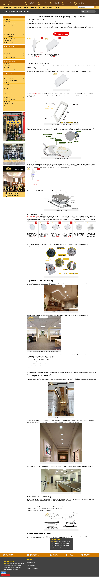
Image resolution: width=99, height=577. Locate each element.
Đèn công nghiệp (50, 7)
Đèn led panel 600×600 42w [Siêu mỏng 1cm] (35, 55)
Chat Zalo (3, 572)
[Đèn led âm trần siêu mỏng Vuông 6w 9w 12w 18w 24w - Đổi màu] (52, 45)
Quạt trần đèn (42, 7)
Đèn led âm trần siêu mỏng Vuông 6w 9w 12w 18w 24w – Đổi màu (52, 55)
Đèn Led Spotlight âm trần (9, 76)
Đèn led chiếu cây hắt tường (9, 23)
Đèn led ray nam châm (8, 103)
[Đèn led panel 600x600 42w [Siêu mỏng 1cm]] (35, 45)
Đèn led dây (6, 105)
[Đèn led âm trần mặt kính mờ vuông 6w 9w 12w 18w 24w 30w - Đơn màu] (67, 227)
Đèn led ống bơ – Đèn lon (9, 88)
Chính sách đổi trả (30, 567)
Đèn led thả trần (7, 53)
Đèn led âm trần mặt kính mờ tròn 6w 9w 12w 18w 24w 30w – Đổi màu (43, 234)
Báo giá (57, 7)
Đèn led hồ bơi (7, 21)
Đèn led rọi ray (7, 101)
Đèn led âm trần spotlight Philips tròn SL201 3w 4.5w (79, 234)
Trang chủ (5, 7)
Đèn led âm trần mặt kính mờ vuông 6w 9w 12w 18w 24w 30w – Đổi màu (55, 234)
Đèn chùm (6, 48)
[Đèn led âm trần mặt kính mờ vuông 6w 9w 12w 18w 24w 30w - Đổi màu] (55, 227)
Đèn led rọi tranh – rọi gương (9, 57)
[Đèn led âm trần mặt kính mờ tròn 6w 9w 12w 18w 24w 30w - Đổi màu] (43, 227)
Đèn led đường (7, 67)
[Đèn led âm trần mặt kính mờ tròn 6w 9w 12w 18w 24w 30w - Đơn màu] (32, 227)
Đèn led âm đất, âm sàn (8, 32)
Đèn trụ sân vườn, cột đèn (9, 34)
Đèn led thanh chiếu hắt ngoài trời (10, 25)
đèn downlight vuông (35, 93)
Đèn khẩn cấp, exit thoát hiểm (9, 69)
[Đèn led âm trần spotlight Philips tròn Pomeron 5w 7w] (90, 227)
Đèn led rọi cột (7, 30)
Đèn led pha (6, 63)
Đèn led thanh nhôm (8, 110)
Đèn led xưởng (7, 65)
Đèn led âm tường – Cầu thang (10, 38)
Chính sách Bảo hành (31, 565)
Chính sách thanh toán (31, 562)
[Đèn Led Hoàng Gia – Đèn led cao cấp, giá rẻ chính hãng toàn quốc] (10, 3)
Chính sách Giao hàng (31, 564)
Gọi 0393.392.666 (6, 575)
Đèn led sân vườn (17, 7)
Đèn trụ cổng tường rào (8, 36)
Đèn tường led (7, 90)
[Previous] (27, 231)
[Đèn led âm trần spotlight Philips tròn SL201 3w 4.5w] (79, 227)
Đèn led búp (6, 107)
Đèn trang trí (26, 7)
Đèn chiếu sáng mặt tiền (8, 42)
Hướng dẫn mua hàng (31, 561)
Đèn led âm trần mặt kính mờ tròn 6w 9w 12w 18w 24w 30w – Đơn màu (32, 234)
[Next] (96, 231)
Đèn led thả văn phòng (8, 86)
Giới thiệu (11, 7)
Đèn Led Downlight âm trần (9, 78)
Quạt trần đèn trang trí (8, 93)
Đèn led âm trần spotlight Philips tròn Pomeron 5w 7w (90, 234)
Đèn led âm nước (7, 19)
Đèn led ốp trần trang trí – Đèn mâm (11, 51)
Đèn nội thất (34, 7)
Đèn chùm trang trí (7, 95)
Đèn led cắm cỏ (7, 27)
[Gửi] (95, 7)
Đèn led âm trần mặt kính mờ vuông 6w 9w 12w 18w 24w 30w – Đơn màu (67, 234)
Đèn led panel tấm (7, 82)
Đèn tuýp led (6, 84)
